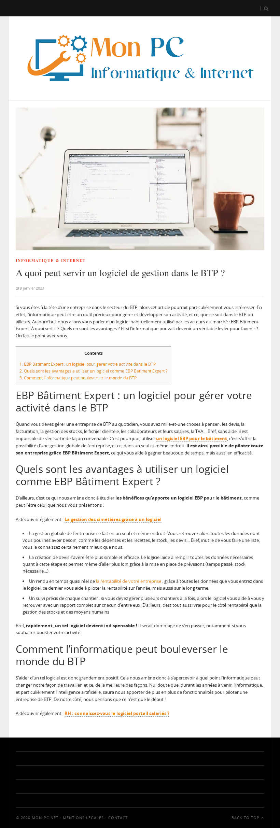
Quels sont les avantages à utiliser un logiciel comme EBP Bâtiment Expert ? (93, 371)
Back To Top (246, 817)
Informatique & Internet (51, 260)
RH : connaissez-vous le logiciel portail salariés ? (117, 713)
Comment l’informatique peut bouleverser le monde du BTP (78, 378)
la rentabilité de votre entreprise (128, 581)
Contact (118, 817)
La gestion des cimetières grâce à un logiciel (113, 519)
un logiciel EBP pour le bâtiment (191, 438)
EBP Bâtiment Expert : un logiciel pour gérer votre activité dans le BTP (87, 364)
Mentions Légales (83, 817)
